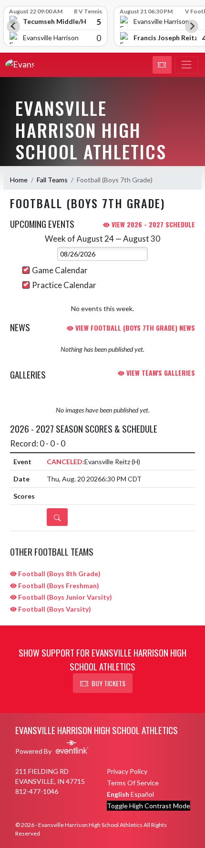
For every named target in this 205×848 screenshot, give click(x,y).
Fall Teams (52, 180)
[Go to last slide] (13, 26)
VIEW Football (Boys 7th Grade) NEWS (134, 328)
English (118, 794)
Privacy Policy (127, 771)
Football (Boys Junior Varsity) (64, 597)
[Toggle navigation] (186, 65)
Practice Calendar (64, 285)
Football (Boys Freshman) (58, 585)
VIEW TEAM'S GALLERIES (159, 373)
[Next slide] (191, 26)
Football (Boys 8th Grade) (59, 573)
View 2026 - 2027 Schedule (152, 224)
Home (19, 180)
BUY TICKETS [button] (108, 683)
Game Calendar (60, 270)
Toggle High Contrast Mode (148, 806)
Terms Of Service (133, 783)
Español (142, 794)
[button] (162, 65)
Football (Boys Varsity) (54, 609)
